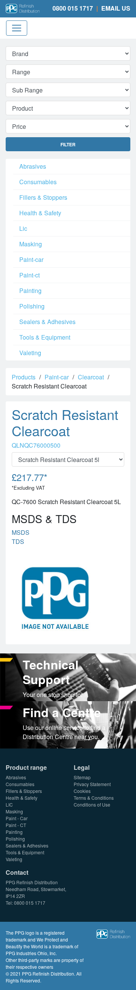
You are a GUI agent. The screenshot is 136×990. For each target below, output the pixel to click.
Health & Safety (40, 212)
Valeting (30, 352)
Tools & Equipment (44, 337)
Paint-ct (29, 275)
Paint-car (31, 259)
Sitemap (82, 777)
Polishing (32, 306)
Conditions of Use (92, 804)
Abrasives (32, 166)
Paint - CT (16, 825)
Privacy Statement (92, 784)
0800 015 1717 (73, 8)
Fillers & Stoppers (43, 197)
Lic (23, 228)
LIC (9, 804)
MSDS (20, 532)
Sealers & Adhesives (47, 321)
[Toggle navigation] (16, 28)
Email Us (115, 8)
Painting (30, 290)
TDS (18, 541)
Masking (30, 244)
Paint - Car (17, 818)
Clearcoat (91, 377)
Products (24, 377)
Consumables (38, 181)
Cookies (82, 791)
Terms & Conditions (94, 797)
